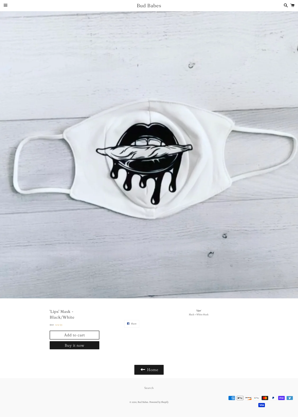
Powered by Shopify (158, 402)
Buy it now (75, 345)
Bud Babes (149, 5)
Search (149, 388)
